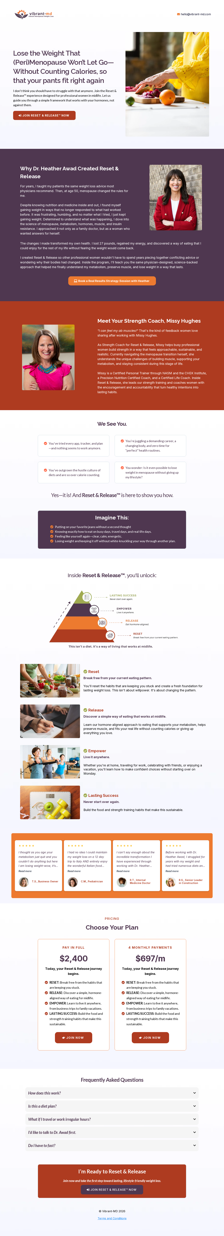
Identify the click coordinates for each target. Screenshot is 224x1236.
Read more (25, 871)
